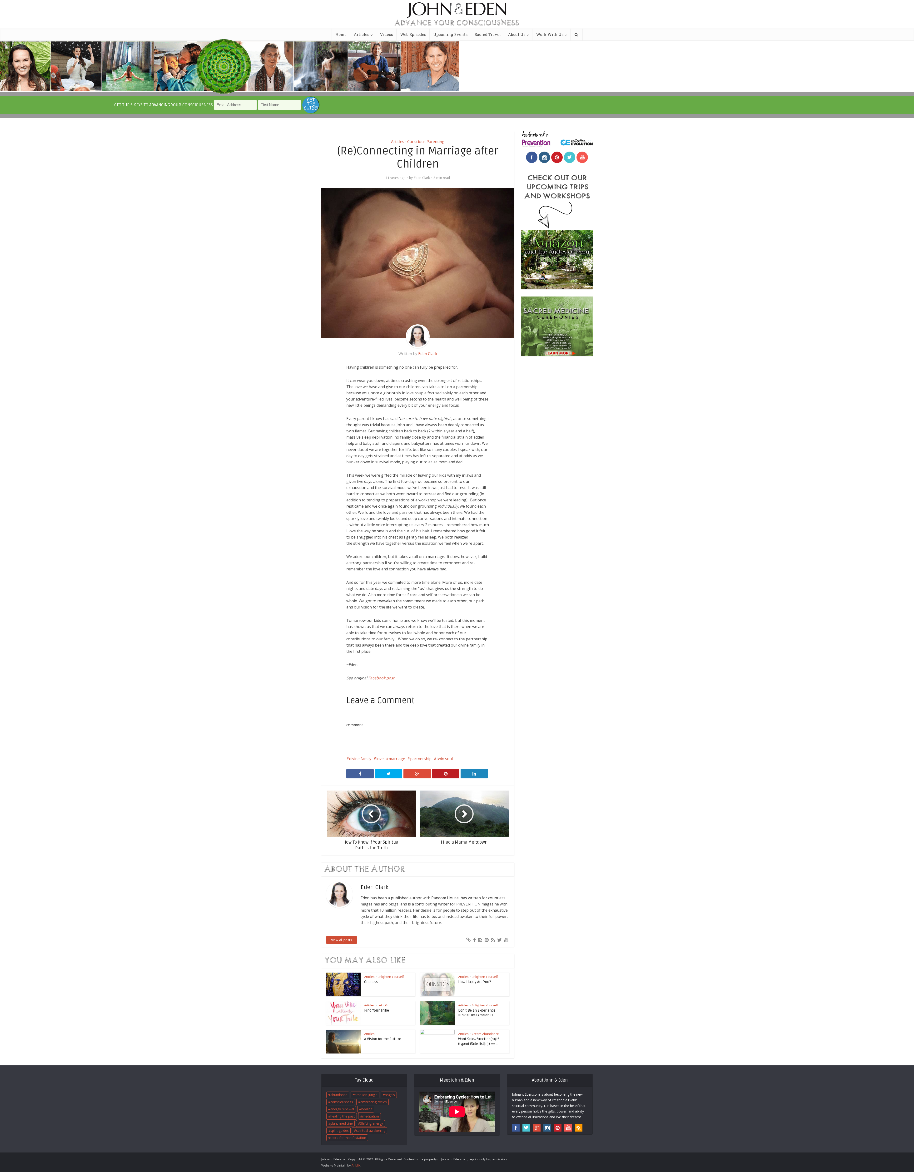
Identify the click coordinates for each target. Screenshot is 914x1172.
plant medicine (341, 1123)
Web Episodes (413, 34)
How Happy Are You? (474, 982)
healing (366, 1109)
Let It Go (383, 1005)
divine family (360, 758)
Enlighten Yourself (391, 976)
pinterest (557, 157)
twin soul (445, 758)
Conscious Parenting (425, 141)
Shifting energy (371, 1123)
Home (341, 34)
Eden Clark (422, 178)
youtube (582, 157)
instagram (544, 157)
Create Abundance (485, 1034)
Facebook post (381, 678)
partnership (421, 758)
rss (578, 1128)
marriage (397, 758)
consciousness (341, 1102)
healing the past (342, 1116)
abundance (338, 1095)
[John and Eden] (457, 9)
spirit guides (339, 1130)
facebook (531, 157)
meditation (370, 1116)
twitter (569, 157)
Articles (361, 34)
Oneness (371, 982)
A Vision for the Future (382, 1039)
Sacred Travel (488, 34)
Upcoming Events (450, 34)
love (380, 758)
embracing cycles (373, 1102)
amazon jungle (366, 1095)
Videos (386, 34)
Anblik (356, 1165)
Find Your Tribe (376, 1010)
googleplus (537, 1128)
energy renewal (342, 1109)
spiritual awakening (370, 1130)
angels (390, 1095)
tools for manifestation (348, 1137)
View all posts (341, 940)
